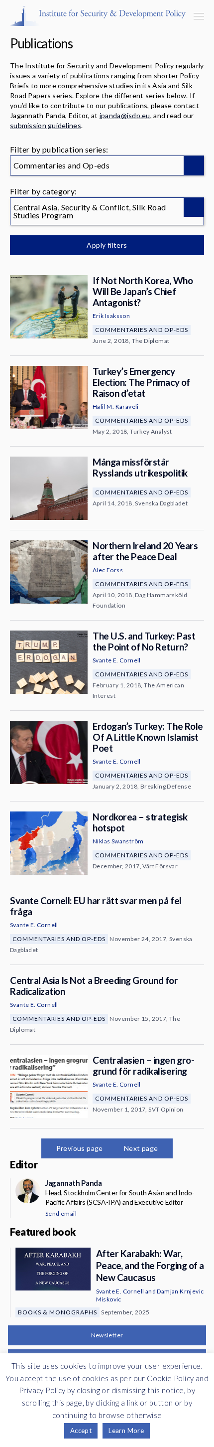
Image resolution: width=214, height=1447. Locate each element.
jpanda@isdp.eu (125, 115)
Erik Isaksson (111, 316)
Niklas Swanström (118, 841)
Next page (141, 1148)
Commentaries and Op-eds (141, 329)
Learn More (126, 1431)
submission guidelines (45, 125)
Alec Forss (108, 570)
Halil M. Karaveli (116, 406)
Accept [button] (81, 1431)
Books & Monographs (57, 1312)
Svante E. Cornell (117, 660)
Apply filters (107, 245)
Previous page (79, 1148)
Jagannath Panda (73, 1182)
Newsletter (107, 1335)
